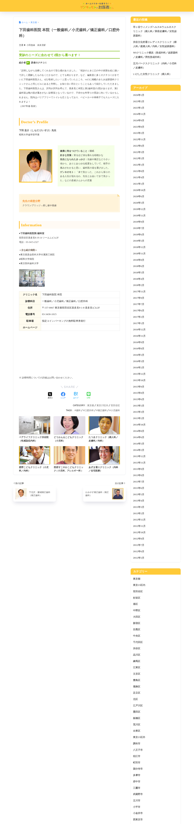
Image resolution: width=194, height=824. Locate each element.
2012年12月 (139, 519)
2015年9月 (138, 386)
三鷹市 (136, 788)
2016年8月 (138, 348)
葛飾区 (136, 686)
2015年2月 (138, 418)
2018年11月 (139, 253)
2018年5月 (138, 272)
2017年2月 (138, 317)
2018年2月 (138, 285)
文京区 (136, 673)
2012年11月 (139, 526)
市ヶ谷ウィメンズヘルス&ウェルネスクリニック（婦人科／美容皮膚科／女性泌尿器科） (155, 31)
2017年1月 (138, 323)
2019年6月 (138, 234)
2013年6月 (138, 488)
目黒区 (136, 629)
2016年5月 (138, 355)
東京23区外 (139, 737)
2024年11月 (139, 114)
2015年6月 (138, 399)
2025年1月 (138, 107)
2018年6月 (138, 266)
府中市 (136, 781)
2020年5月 (138, 202)
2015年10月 (139, 380)
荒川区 (136, 724)
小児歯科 (115, 410)
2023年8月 (138, 126)
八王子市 (138, 749)
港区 (135, 604)
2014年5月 (138, 443)
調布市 (136, 743)
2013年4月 (138, 500)
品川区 (136, 654)
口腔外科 (89, 410)
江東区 (136, 667)
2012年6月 (138, 551)
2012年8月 (138, 538)
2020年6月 (138, 196)
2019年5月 (138, 240)
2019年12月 (139, 209)
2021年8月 (138, 171)
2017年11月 (139, 291)
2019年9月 (138, 221)
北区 (135, 699)
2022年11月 (139, 139)
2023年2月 (138, 133)
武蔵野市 (138, 794)
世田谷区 (115, 405)
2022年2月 (138, 158)
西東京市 (138, 819)
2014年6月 (138, 437)
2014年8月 (138, 431)
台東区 (136, 730)
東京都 (90, 405)
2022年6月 (138, 145)
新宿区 (136, 623)
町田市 (136, 762)
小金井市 (138, 813)
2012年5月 (138, 557)
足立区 (136, 692)
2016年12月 (139, 329)
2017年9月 (138, 298)
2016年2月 (138, 367)
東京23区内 (102, 405)
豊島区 (136, 680)
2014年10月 (139, 424)
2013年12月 (139, 456)
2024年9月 (138, 120)
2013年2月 (138, 513)
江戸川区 (138, 705)
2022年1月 (138, 164)
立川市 (136, 800)
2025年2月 (138, 101)
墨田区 (136, 711)
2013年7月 (138, 481)
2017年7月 (138, 304)
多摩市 (136, 775)
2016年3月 (138, 361)
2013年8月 (138, 475)
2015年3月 (138, 412)
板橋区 (136, 718)
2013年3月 (138, 507)
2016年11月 (139, 336)
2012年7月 (138, 545)
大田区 (136, 616)
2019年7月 (138, 228)
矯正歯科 (102, 410)
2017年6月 (138, 310)
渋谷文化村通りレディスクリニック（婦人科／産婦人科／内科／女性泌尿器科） (155, 44)
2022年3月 (138, 152)
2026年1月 (138, 95)
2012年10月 (139, 532)
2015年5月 (138, 405)
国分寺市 (138, 768)
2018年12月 (139, 247)
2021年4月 (138, 177)
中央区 (136, 635)
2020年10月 (139, 190)
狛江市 (136, 756)
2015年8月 (138, 393)
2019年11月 (139, 215)
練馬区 (136, 661)
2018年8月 (138, 259)
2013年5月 (138, 494)
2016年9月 (138, 342)
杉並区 (136, 597)
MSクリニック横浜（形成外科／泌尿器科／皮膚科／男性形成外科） (155, 54)
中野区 (136, 610)
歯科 (78, 410)
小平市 (136, 807)
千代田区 (138, 642)
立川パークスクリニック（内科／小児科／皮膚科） (155, 65)
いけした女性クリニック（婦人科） (152, 74)
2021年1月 (138, 183)
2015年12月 (139, 374)
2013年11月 (139, 462)
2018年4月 (138, 278)
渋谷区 (136, 648)
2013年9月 (138, 469)
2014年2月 (138, 450)
